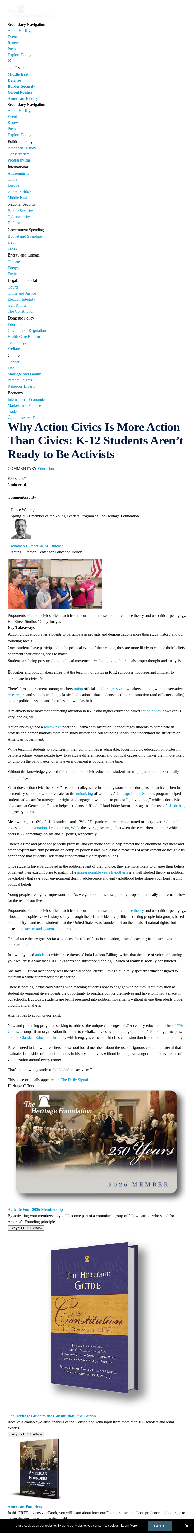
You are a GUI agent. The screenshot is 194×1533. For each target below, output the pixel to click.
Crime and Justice (22, 293)
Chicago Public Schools (136, 793)
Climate (14, 262)
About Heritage (20, 30)
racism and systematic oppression (51, 929)
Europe (13, 185)
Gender (13, 362)
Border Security (21, 86)
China (12, 179)
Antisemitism (18, 173)
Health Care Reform (24, 336)
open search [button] (22, 417)
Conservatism (18, 154)
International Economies (27, 399)
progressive (113, 689)
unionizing (84, 793)
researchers (16, 695)
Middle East (18, 74)
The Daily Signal (74, 1080)
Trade (12, 411)
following (51, 727)
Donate (38, 418)
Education (16, 324)
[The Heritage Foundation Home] (30, 18)
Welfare (14, 348)
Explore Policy (19, 55)
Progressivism (19, 160)
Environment (18, 274)
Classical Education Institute (42, 1037)
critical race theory (129, 910)
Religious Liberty (21, 386)
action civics (151, 711)
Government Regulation (27, 330)
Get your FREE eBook (26, 1228)
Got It (160, 1526)
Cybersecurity (19, 217)
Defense (14, 80)
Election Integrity (21, 299)
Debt (11, 242)
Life (11, 368)
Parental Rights (20, 380)
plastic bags (177, 806)
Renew (13, 43)
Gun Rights (17, 305)
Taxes (12, 248)
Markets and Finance (24, 405)
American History (23, 98)
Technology (17, 342)
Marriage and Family (24, 374)
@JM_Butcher (51, 546)
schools (39, 695)
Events (13, 37)
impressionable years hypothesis (102, 872)
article (40, 955)
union (78, 689)
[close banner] (187, 1526)
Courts (13, 287)
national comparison (53, 828)
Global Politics (20, 92)
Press (12, 49)
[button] (10, 60)
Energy (13, 268)
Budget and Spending (25, 236)
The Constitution (21, 311)
